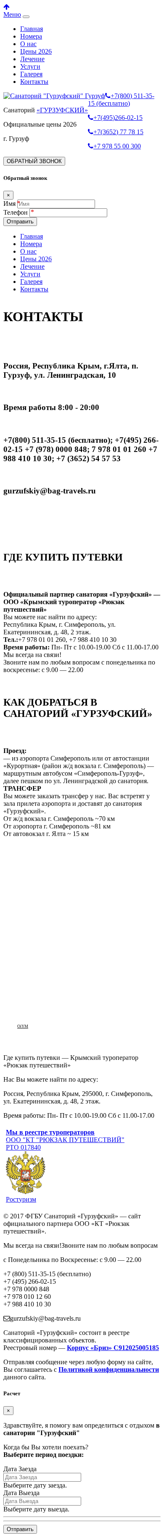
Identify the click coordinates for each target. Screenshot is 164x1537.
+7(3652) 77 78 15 (118, 131)
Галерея (31, 74)
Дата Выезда (21, 1492)
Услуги (30, 66)
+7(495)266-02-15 (118, 117)
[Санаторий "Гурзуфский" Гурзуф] (54, 95)
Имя (9, 203)
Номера (31, 36)
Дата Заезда (20, 1468)
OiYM (22, 1026)
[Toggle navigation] (26, 17)
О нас (28, 43)
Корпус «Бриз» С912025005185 (113, 1347)
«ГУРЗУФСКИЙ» (62, 110)
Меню (12, 14)
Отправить (20, 221)
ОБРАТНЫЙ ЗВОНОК (34, 161)
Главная (31, 28)
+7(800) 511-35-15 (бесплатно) (121, 99)
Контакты (34, 81)
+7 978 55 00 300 (117, 146)
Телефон (16, 212)
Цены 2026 (36, 51)
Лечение (32, 58)
